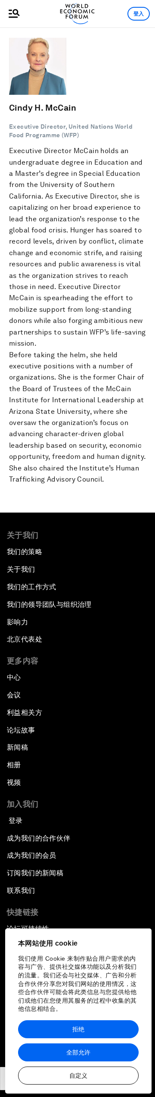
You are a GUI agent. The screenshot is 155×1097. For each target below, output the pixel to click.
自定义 (78, 1075)
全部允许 (78, 1052)
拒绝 (78, 1029)
